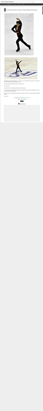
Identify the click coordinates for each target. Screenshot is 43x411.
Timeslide (22, 4)
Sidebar (15, 4)
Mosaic (12, 4)
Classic (2, 4)
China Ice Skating (23, 99)
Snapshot (19, 4)
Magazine (8, 4)
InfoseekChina (27, 97)
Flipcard (5, 4)
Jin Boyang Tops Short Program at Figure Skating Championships (22, 10)
